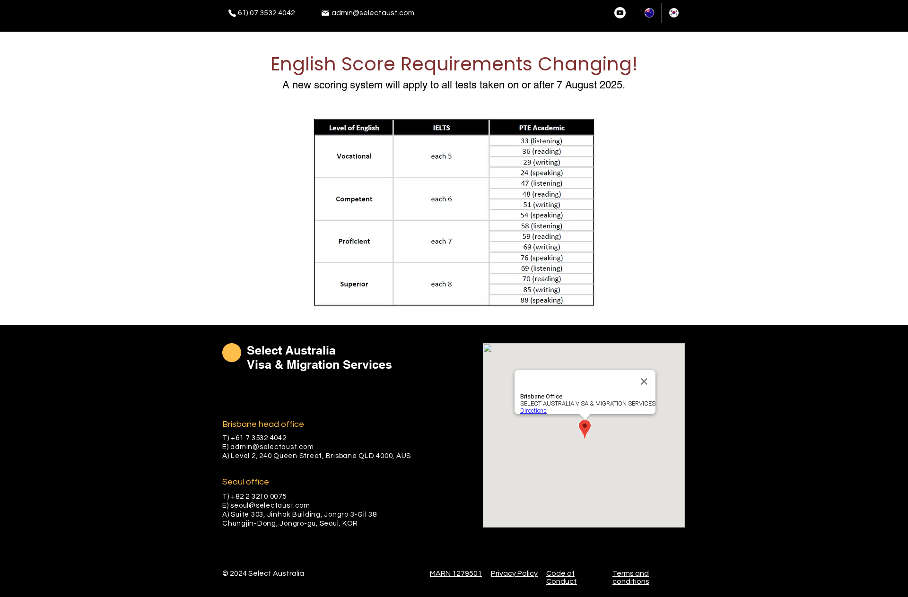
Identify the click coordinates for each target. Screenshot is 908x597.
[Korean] (673, 13)
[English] (649, 13)
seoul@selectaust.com (270, 505)
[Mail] (325, 13)
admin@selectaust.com (373, 13)
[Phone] (232, 13)
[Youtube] (620, 12)
